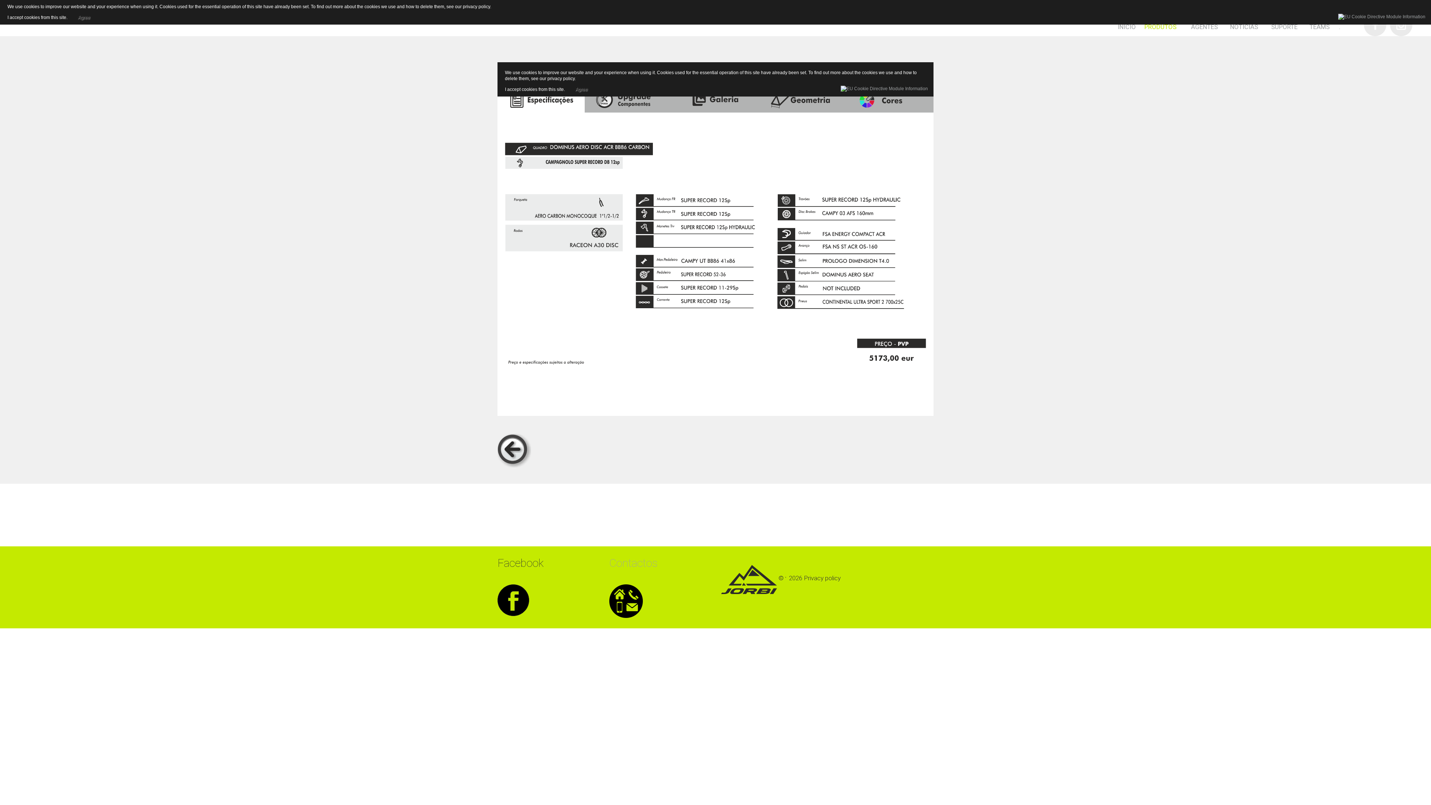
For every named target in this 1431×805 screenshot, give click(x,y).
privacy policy (561, 78)
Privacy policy (822, 578)
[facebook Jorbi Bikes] (513, 599)
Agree (581, 88)
